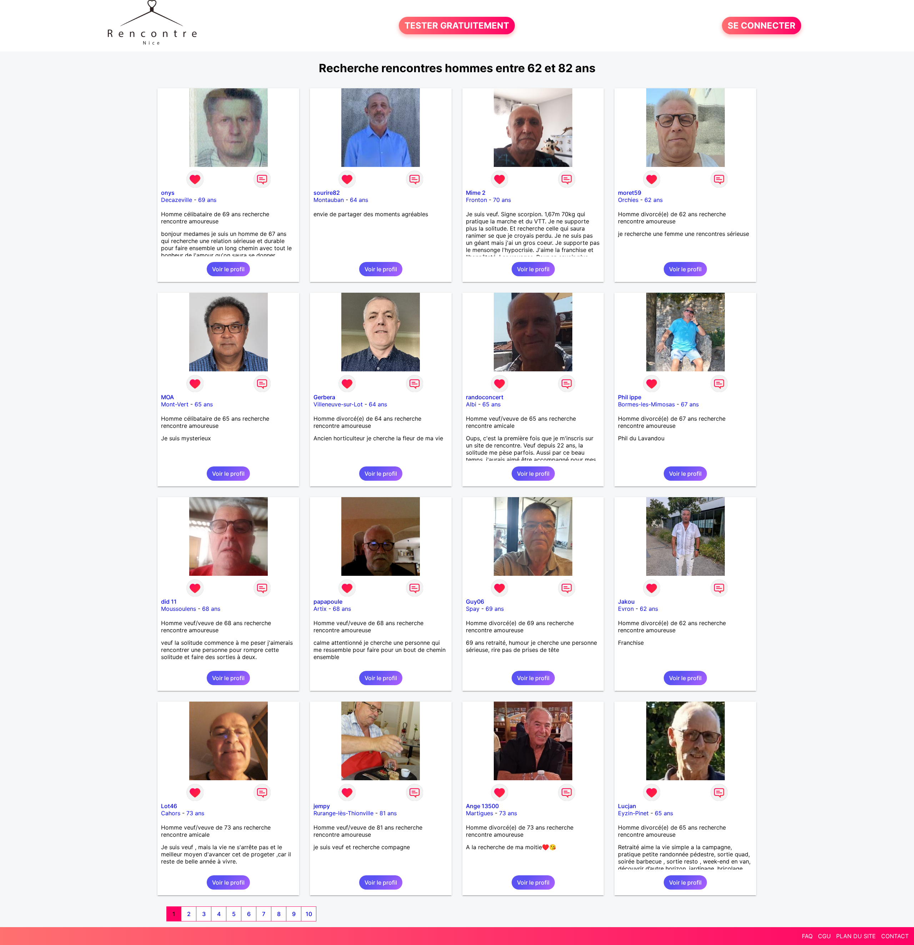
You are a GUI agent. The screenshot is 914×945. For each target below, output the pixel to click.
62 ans (653, 199)
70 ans (502, 199)
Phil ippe (629, 397)
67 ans (690, 404)
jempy (321, 806)
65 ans (204, 404)
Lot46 (169, 806)
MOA (167, 397)
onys (168, 192)
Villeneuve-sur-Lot (338, 404)
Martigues (479, 813)
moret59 (629, 192)
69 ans (207, 199)
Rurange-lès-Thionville (343, 813)
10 (309, 913)
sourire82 (326, 192)
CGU (824, 936)
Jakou (626, 601)
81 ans (388, 813)
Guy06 (475, 601)
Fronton (476, 199)
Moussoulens (178, 608)
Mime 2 (476, 192)
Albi (471, 404)
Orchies (628, 199)
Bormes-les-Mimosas (646, 404)
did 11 (169, 601)
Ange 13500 (482, 806)
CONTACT (895, 936)
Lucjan (627, 806)
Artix (320, 608)
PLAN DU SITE (856, 936)
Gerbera (324, 397)
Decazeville (176, 199)
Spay (472, 608)
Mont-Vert (175, 404)
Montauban (328, 199)
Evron (626, 608)
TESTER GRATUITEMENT (457, 25)
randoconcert (484, 397)
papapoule (327, 601)
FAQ (807, 936)
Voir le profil (228, 269)
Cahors (170, 813)
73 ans (195, 813)
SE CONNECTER (761, 25)
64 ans (359, 199)
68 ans (211, 608)
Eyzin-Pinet (633, 813)
